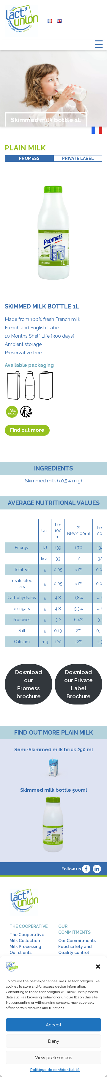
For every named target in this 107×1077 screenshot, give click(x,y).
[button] (98, 967)
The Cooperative (27, 934)
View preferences (53, 1057)
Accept (53, 1025)
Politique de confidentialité (55, 1070)
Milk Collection (25, 940)
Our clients (21, 952)
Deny (53, 1041)
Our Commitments (77, 940)
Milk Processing (25, 946)
